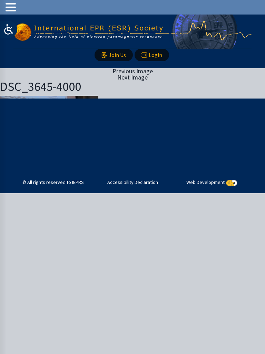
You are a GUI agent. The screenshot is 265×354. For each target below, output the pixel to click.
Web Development (205, 182)
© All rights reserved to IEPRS (53, 182)
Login (155, 55)
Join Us (117, 55)
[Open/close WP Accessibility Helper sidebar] (8, 29)
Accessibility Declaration (132, 182)
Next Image (132, 77)
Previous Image (132, 71)
